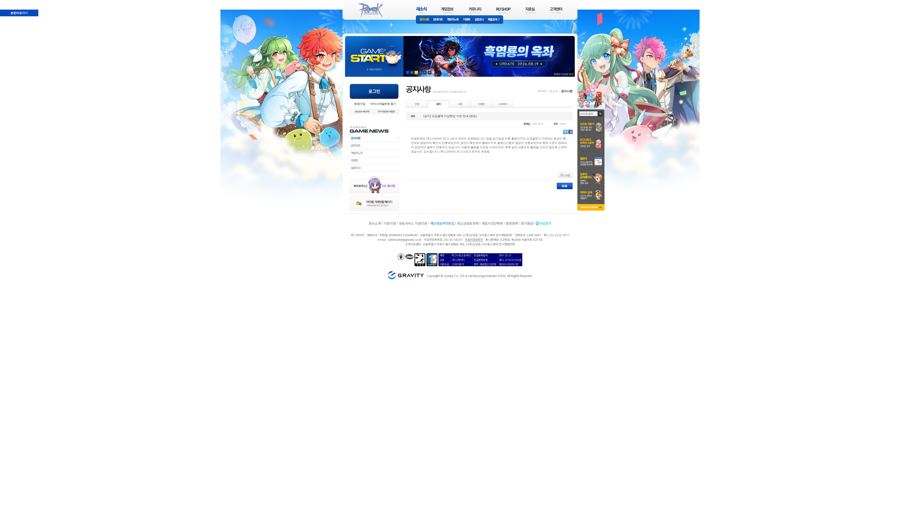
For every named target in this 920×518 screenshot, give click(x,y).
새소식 (553, 91)
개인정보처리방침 (442, 223)
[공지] (438, 103)
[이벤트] (481, 103)
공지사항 (423, 19)
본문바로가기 (8, 2)
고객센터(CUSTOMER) (556, 10)
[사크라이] (502, 103)
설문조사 (479, 19)
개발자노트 (453, 19)
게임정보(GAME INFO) (447, 10)
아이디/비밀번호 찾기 (383, 104)
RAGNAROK (370, 10)
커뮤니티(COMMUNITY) (475, 10)
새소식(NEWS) (421, 10)
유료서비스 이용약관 (413, 223)
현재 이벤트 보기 (429, 72)
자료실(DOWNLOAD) (529, 10)
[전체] (417, 103)
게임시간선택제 (492, 223)
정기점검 (527, 223)
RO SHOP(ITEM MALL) (503, 10)
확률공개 (494, 19)
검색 (600, 114)
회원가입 (359, 104)
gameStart (374, 52)
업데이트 (438, 19)
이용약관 (390, 223)
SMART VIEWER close (591, 208)
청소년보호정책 (467, 223)
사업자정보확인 (474, 239)
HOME (542, 91)
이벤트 (466, 19)
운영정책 (512, 223)
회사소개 (375, 223)
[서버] (460, 103)
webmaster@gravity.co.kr (404, 239)
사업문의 (545, 223)
